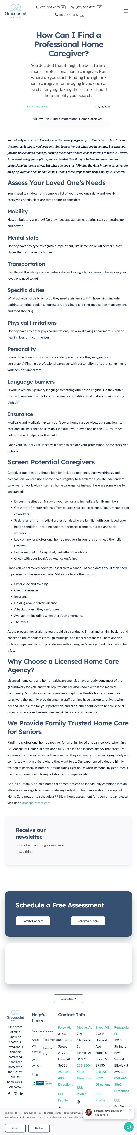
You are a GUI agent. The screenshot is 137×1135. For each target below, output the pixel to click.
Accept (15, 1128)
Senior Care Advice (37, 106)
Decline (39, 1128)
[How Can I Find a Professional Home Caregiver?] (15, 1012)
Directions (103, 1084)
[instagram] (15, 1093)
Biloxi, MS (102, 1027)
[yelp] (78, 1102)
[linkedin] (21, 1093)
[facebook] (9, 1093)
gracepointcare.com (36, 803)
